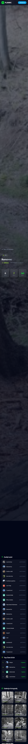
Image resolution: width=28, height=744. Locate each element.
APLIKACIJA (22, 2)
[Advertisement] (14, 539)
